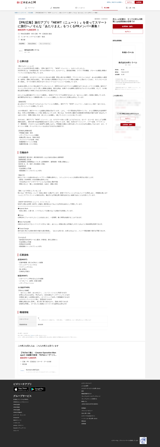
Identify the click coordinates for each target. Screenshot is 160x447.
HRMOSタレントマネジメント (21, 402)
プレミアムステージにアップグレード (90, 396)
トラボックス (16, 422)
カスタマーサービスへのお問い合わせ (90, 388)
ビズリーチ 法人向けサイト (88, 415)
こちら (31, 335)
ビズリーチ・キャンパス (19, 415)
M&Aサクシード (17, 420)
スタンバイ (16, 430)
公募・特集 (132, 8)
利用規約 (83, 408)
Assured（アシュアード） (19, 428)
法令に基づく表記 (85, 413)
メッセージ (81, 8)
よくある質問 (84, 385)
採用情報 (83, 423)
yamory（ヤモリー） (18, 425)
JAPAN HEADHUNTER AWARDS (89, 404)
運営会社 (83, 421)
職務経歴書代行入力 (86, 393)
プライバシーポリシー (87, 410)
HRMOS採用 (16, 404)
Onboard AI (16, 417)
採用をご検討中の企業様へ (114, 2)
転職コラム (84, 401)
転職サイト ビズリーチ (20, 12)
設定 (82, 391)
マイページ (31, 8)
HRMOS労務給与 (17, 412)
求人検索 (106, 7)
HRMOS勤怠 (16, 407)
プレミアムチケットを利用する (89, 398)
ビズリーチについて (86, 383)
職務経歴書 (56, 8)
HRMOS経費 (16, 409)
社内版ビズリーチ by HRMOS (20, 399)
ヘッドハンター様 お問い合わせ (89, 418)
